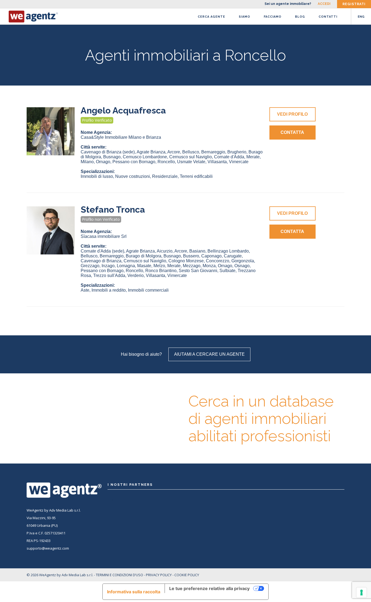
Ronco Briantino (161, 270)
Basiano (197, 251)
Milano (87, 161)
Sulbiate (227, 270)
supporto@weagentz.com (48, 548)
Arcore (173, 152)
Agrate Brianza (151, 152)
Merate (253, 157)
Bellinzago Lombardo (228, 251)
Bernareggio (213, 152)
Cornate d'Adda (229, 157)
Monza (209, 265)
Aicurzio (164, 251)
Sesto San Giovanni (198, 270)
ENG (361, 16)
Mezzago (191, 265)
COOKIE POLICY (186, 574)
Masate (144, 265)
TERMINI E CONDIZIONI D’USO (119, 574)
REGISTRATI (354, 4)
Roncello (166, 161)
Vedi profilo (292, 114)
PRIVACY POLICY (159, 574)
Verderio (135, 275)
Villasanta (217, 161)
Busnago (112, 157)
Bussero (191, 256)
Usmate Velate (191, 161)
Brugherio (236, 152)
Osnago (242, 265)
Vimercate (239, 161)
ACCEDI (324, 4)
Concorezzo (217, 261)
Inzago (108, 265)
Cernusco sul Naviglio (190, 157)
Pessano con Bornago (133, 161)
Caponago (211, 256)
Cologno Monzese (186, 261)
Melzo (159, 265)
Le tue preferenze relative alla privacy (209, 588)
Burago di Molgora (143, 256)
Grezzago (90, 265)
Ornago (103, 161)
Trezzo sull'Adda (109, 275)
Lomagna (126, 265)
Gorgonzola (242, 261)
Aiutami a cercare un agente (209, 354)
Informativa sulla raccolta (133, 591)
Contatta (292, 132)
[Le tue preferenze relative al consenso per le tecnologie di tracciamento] (361, 592)
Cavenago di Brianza (108, 152)
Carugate (233, 256)
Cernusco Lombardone (145, 157)
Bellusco (190, 152)
